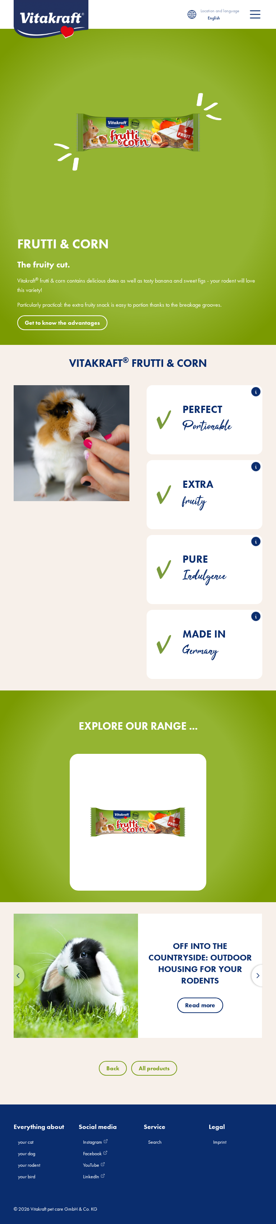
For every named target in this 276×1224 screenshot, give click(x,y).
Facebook (93, 1153)
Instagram (93, 1142)
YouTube (91, 1165)
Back (112, 1068)
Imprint (219, 1142)
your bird (26, 1176)
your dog (26, 1153)
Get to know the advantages (62, 323)
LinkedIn (91, 1176)
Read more (200, 1005)
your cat (25, 1142)
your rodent (29, 1165)
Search (155, 1142)
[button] (13, 975)
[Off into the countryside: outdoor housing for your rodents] (76, 976)
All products (154, 1068)
